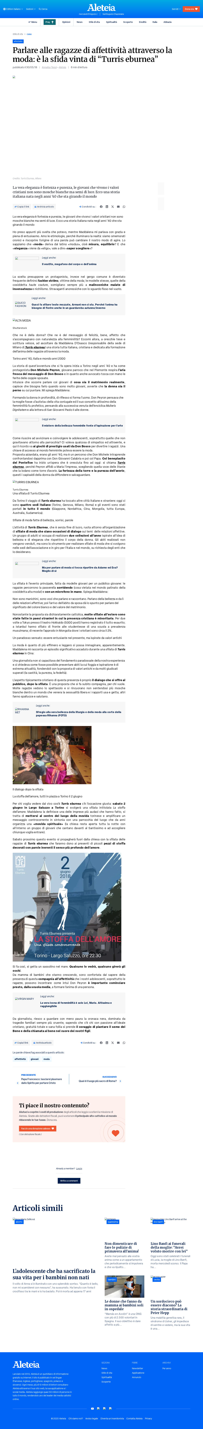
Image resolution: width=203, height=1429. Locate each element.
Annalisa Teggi (49, 67)
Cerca (44, 9)
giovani (35, 1059)
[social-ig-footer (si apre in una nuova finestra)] (110, 1408)
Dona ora (189, 8)
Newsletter (137, 1368)
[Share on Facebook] (101, 206)
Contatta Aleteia (134, 1418)
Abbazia (167, 21)
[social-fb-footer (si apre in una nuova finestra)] (98, 1408)
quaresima (113, 1221)
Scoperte (128, 21)
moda (47, 1059)
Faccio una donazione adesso (35, 1128)
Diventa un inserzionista (112, 1418)
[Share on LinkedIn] (107, 206)
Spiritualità (111, 21)
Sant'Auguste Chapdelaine (113, 14)
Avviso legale (91, 1418)
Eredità (142, 21)
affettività (20, 1059)
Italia (155, 21)
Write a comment (69, 1180)
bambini (112, 1279)
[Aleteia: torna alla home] (101, 7)
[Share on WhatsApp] (124, 206)
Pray (48, 21)
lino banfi (158, 1221)
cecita (157, 1279)
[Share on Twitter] (112, 206)
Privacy (148, 1418)
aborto (19, 1221)
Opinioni (66, 21)
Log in (79, 1168)
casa (29, 34)
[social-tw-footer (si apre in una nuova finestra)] (104, 1408)
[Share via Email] (118, 206)
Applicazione (138, 1372)
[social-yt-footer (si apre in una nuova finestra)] (92, 1408)
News (79, 21)
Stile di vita (94, 21)
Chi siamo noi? (76, 1418)
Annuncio (136, 1377)
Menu (34, 21)
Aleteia (62, 67)
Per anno (166, 1368)
